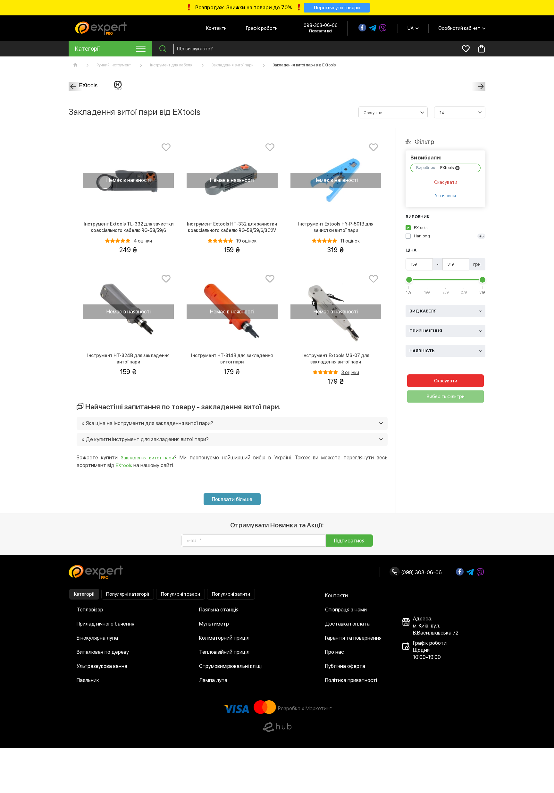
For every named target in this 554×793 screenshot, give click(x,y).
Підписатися (349, 541)
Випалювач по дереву (103, 652)
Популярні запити (231, 594)
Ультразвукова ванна (102, 666)
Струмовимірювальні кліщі (230, 666)
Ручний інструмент (114, 65)
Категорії (84, 594)
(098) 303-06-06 (421, 572)
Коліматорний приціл (224, 638)
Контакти (216, 28)
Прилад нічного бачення (105, 624)
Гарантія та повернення (353, 638)
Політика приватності (351, 680)
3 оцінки (350, 372)
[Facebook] (362, 27)
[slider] (409, 280)
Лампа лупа (213, 680)
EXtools (124, 465)
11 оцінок (350, 240)
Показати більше (232, 499)
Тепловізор (90, 610)
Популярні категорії (127, 594)
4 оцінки (143, 240)
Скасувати (445, 182)
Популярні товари (180, 594)
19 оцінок (246, 240)
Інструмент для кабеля (171, 65)
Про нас (334, 652)
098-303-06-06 (321, 25)
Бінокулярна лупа (97, 638)
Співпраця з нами (346, 610)
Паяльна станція (219, 610)
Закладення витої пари (233, 65)
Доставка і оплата (347, 624)
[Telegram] (372, 28)
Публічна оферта (345, 666)
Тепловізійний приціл (224, 652)
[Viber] (383, 28)
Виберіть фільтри (446, 396)
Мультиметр (214, 624)
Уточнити (445, 195)
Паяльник (88, 680)
